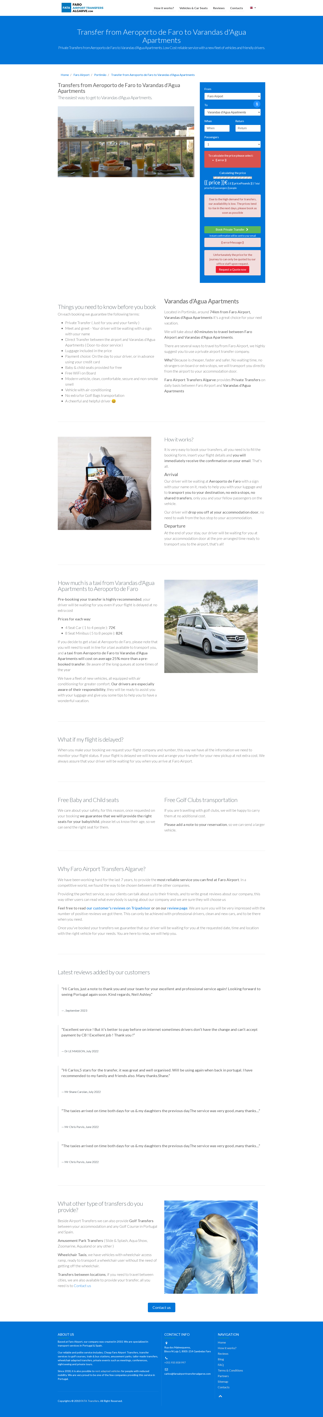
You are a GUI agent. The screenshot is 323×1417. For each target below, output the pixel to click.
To (206, 105)
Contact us (82, 1285)
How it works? (164, 8)
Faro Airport (81, 74)
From (207, 89)
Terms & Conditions (230, 1370)
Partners (223, 1376)
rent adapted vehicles (108, 1371)
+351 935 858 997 (175, 1362)
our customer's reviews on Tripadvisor (118, 908)
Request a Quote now (232, 269)
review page (177, 908)
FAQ (221, 1364)
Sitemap (223, 1381)
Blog (221, 1359)
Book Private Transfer (230, 229)
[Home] (83, 7)
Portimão (100, 74)
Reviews (219, 8)
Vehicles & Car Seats (193, 8)
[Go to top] (220, 1396)
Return (239, 121)
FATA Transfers (90, 1400)
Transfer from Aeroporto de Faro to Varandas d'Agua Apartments (153, 74)
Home (65, 74)
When (208, 121)
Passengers (211, 137)
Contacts (236, 8)
